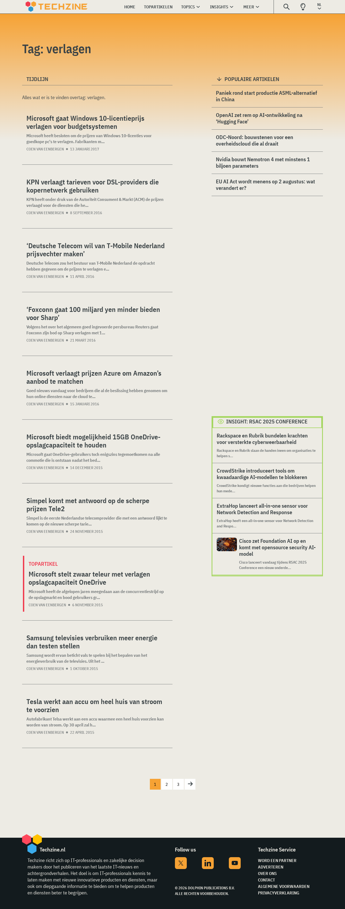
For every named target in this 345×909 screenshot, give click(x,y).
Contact (266, 880)
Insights (219, 6)
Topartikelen (158, 6)
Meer (248, 6)
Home (129, 6)
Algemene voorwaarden (283, 886)
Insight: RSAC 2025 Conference (267, 421)
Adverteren (270, 867)
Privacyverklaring (278, 892)
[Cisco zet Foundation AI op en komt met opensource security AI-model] (227, 554)
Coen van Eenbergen (45, 149)
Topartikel (43, 563)
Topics (188, 6)
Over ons (267, 873)
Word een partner (277, 860)
